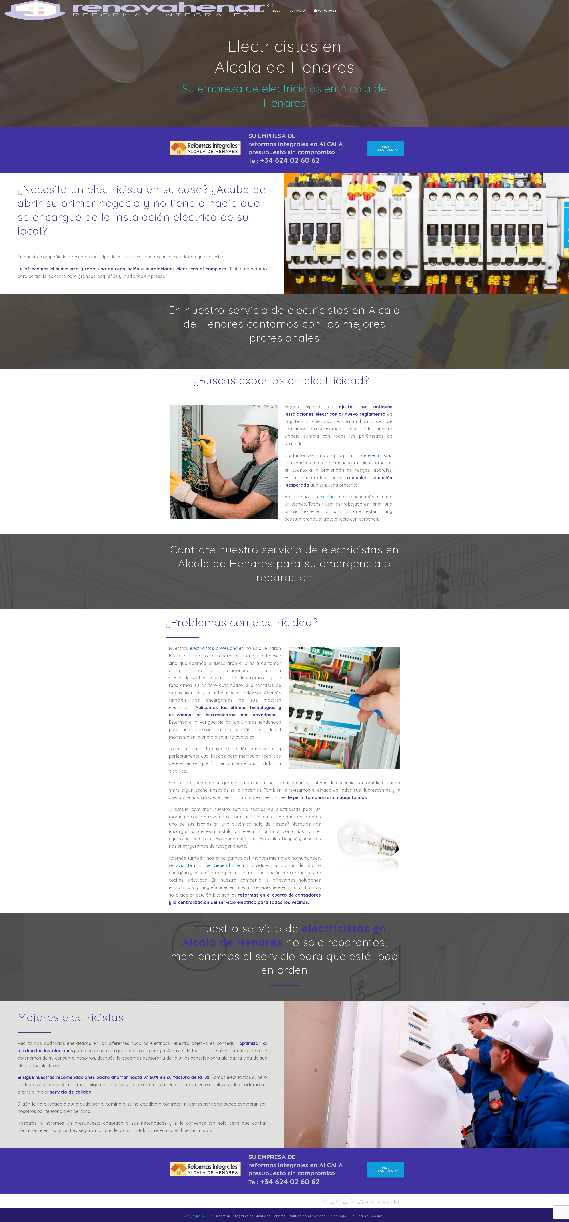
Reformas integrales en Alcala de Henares (250, 1216)
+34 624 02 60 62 (290, 160)
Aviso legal (338, 1216)
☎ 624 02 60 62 (325, 10)
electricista (331, 496)
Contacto (297, 10)
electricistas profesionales (217, 648)
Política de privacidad (307, 1216)
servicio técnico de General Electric (208, 865)
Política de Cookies (366, 1216)
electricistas (380, 455)
